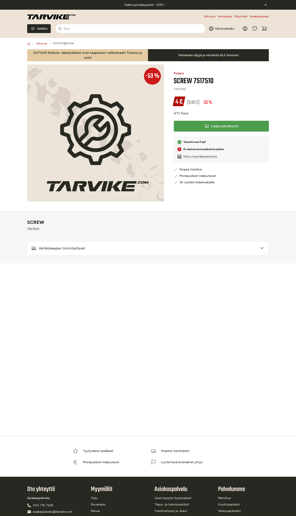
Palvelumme (231, 489)
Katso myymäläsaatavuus (200, 156)
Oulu (94, 498)
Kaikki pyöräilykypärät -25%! (145, 5)
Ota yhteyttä (41, 489)
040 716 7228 (43, 505)
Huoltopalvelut (229, 504)
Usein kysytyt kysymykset (172, 498)
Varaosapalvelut (229, 511)
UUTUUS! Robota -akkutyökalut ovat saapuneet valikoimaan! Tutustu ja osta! (87, 55)
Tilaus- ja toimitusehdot (171, 504)
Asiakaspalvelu (259, 16)
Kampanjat (225, 16)
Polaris (179, 73)
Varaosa (41, 43)
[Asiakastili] (245, 28)
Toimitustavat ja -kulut (170, 511)
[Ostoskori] (264, 28)
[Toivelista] (254, 28)
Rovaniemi (98, 504)
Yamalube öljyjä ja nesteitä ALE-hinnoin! (208, 55)
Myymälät (241, 16)
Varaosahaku (224, 28)
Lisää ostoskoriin (224, 126)
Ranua (95, 511)
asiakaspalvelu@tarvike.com (52, 512)
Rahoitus (209, 16)
